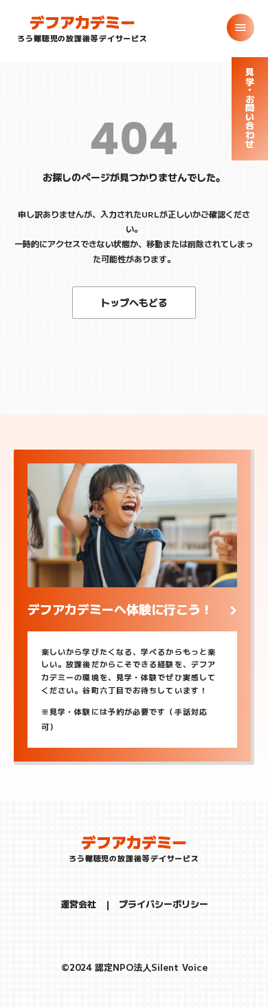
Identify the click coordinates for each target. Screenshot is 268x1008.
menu (240, 27)
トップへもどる (134, 302)
